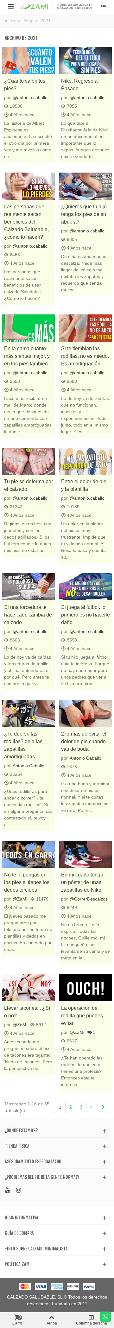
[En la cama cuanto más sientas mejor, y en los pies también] (28, 328)
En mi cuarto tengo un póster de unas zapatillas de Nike (82, 882)
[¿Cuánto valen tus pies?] (28, 60)
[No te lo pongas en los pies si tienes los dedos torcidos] (28, 854)
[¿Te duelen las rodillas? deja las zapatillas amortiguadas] (28, 713)
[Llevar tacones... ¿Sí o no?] (28, 987)
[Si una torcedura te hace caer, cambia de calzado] (28, 586)
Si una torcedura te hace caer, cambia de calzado (28, 614)
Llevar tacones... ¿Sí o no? (27, 1011)
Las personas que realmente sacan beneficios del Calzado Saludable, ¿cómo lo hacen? (26, 222)
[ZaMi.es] (57, 6)
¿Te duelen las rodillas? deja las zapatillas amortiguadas (23, 745)
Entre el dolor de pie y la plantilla (83, 485)
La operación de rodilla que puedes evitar (82, 1015)
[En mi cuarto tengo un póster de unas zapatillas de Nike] (85, 854)
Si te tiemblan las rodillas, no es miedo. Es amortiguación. (85, 356)
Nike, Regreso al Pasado (80, 84)
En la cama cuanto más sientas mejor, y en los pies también (27, 356)
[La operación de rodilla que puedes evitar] (85, 987)
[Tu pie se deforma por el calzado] (28, 461)
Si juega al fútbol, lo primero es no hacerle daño (85, 614)
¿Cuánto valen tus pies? (24, 84)
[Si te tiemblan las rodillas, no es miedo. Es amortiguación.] (85, 328)
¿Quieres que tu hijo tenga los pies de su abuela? (84, 214)
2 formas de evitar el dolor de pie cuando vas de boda (83, 741)
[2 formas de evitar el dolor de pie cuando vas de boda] (85, 713)
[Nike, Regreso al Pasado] (85, 60)
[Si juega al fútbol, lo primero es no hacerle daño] (85, 586)
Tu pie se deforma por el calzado (28, 485)
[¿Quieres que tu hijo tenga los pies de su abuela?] (85, 186)
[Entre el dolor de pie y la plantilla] (85, 461)
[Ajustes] (103, 6)
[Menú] (11, 6)
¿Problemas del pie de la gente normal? (42, 1177)
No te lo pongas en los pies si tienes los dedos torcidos (26, 882)
